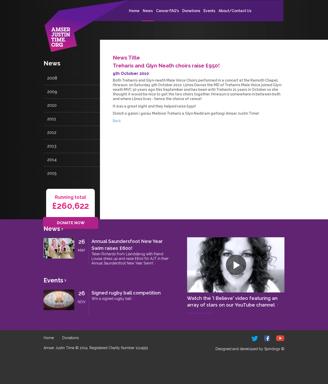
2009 (52, 91)
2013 (51, 146)
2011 (51, 118)
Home (134, 11)
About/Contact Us (235, 11)
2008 (52, 78)
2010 (52, 105)
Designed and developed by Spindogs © (250, 349)
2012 (51, 132)
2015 (52, 173)
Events (209, 11)
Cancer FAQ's (167, 11)
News (148, 11)
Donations (191, 11)
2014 (52, 159)
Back (117, 121)
